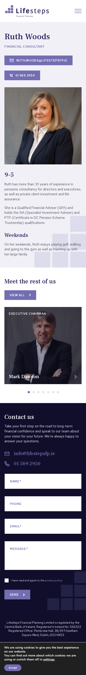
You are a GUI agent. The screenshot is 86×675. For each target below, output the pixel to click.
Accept (13, 667)
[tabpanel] (43, 345)
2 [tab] (35, 393)
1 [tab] (30, 393)
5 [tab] (49, 393)
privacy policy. (53, 580)
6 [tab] (54, 393)
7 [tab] (59, 393)
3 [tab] (39, 393)
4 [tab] (44, 393)
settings (48, 660)
